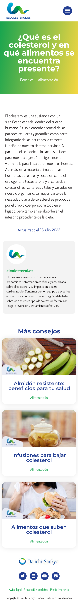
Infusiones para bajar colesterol (39, 457)
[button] (67, 10)
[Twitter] (23, 576)
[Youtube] (45, 576)
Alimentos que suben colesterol (39, 529)
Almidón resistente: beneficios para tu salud (39, 385)
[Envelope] (56, 576)
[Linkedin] (34, 576)
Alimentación (48, 79)
